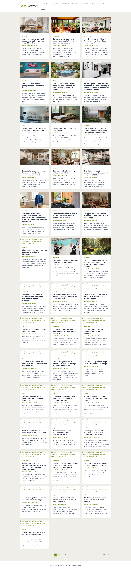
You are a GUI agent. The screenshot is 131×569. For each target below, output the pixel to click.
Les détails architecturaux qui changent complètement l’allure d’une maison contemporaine (95, 130)
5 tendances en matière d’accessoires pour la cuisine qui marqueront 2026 (96, 173)
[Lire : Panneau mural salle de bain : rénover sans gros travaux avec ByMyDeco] (34, 387)
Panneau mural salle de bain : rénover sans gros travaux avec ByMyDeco (33, 398)
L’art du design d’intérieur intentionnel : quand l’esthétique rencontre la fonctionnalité (64, 364)
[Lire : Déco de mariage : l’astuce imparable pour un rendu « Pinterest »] (96, 320)
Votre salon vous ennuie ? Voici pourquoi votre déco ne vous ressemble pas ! (95, 297)
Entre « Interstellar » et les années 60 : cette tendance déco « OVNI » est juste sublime (65, 465)
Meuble (92, 3)
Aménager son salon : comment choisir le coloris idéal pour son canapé (95, 398)
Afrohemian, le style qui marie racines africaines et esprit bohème (95, 500)
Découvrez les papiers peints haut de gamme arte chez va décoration (34, 252)
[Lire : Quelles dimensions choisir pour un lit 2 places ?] (65, 114)
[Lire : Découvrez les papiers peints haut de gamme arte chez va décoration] (34, 241)
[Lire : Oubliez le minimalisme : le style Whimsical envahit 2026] (65, 157)
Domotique (65, 3)
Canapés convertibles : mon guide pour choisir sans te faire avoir (33, 86)
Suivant (106, 555)
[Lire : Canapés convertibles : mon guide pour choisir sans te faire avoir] (34, 69)
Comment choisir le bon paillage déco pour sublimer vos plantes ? (96, 464)
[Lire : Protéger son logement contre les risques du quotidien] (34, 320)
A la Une (24, 291)
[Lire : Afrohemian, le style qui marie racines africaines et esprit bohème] (96, 489)
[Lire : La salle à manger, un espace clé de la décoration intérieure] (34, 523)
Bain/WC (24, 393)
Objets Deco (56, 80)
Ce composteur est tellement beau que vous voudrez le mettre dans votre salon (65, 500)
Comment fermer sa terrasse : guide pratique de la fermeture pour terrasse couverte (64, 41)
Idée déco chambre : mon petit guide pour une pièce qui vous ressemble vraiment (33, 41)
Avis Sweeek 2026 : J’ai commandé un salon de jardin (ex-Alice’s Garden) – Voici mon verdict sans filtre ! (34, 466)
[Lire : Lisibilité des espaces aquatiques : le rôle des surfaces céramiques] (96, 353)
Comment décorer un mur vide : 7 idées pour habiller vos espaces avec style (65, 331)
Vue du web (56, 36)
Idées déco (74, 3)
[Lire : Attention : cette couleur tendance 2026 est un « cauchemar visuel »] (65, 422)
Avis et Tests (45, 3)
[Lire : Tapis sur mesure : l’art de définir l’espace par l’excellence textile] (34, 114)
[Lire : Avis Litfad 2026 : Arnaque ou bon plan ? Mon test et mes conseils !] (34, 422)
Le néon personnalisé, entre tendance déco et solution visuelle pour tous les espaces (95, 433)
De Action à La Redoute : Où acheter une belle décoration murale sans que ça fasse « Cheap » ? (32, 298)
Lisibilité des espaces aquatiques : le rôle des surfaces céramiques (96, 363)
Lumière (86, 428)
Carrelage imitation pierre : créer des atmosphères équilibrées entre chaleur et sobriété (34, 173)
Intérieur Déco (84, 3)
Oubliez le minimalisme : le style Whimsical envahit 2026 (64, 172)
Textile (54, 393)
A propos (101, 3)
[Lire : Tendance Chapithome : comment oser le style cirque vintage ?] (34, 489)
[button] (59, 3)
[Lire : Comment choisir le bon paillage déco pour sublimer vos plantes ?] (96, 454)
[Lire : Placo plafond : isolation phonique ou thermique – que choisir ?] (65, 246)
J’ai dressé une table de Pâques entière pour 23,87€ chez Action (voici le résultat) (65, 297)
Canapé (24, 80)
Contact (43, 9)
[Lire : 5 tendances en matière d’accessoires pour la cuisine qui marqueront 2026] (96, 157)
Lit (53, 125)
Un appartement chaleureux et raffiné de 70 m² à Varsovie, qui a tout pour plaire (96, 216)
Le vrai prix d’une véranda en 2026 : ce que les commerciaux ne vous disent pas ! (34, 364)
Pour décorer (54, 3)
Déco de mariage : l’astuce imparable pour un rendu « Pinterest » (93, 331)
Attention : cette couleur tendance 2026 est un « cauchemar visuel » (62, 433)
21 (65, 555)
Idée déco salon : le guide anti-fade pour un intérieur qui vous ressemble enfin (95, 41)
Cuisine (86, 168)
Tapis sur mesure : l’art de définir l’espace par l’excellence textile (34, 129)
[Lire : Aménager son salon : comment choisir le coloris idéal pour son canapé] (96, 387)
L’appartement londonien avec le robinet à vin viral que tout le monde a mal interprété (65, 216)
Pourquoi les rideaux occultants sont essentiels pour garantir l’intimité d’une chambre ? (64, 398)
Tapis (23, 125)
